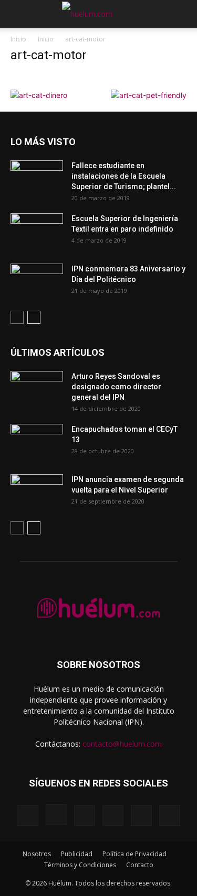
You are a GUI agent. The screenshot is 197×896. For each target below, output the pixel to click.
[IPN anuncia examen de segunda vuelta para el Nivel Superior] (37, 492)
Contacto (139, 864)
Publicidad (76, 853)
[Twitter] (141, 815)
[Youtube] (169, 815)
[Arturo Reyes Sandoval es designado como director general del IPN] (37, 389)
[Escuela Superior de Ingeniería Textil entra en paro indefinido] (37, 228)
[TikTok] (112, 815)
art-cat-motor (49, 55)
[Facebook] (27, 815)
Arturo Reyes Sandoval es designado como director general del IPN (116, 386)
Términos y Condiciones (80, 864)
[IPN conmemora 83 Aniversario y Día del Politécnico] (37, 282)
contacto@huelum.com (122, 744)
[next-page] (33, 317)
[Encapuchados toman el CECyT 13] (37, 442)
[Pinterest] (84, 815)
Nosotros (37, 853)
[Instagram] (56, 814)
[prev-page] (17, 317)
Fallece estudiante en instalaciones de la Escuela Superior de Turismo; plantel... (123, 176)
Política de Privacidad (134, 853)
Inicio (18, 39)
